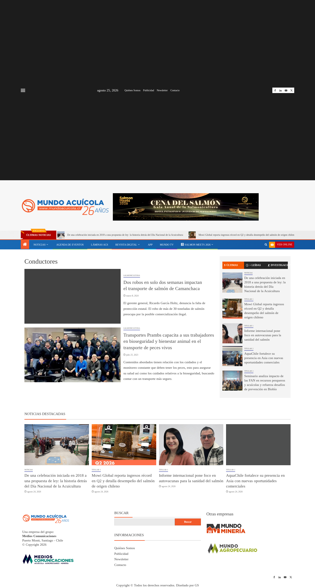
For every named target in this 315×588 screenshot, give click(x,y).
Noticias (40, 280)
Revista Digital (126, 280)
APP (150, 280)
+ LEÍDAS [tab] (255, 301)
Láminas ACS (99, 280)
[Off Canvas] (23, 90)
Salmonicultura (131, 311)
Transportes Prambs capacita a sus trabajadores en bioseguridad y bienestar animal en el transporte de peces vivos (168, 377)
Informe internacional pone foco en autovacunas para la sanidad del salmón (262, 371)
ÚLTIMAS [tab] (232, 301)
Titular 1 (248, 335)
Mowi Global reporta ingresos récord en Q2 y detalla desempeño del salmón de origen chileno (221, 270)
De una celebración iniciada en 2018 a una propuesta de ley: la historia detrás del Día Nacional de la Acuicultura (99, 270)
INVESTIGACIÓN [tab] (279, 301)
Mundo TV (167, 280)
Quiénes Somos (132, 90)
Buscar (121, 549)
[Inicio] (25, 280)
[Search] (266, 280)
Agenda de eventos (70, 280)
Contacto (175, 90)
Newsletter (162, 90)
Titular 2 (248, 384)
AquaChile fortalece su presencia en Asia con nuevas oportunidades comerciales (263, 393)
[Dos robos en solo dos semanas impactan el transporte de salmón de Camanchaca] (72, 331)
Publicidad (148, 90)
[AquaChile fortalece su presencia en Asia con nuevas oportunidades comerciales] (232, 392)
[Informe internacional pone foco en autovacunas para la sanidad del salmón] (232, 369)
